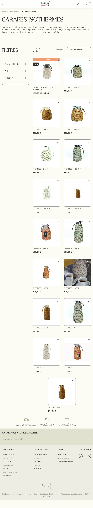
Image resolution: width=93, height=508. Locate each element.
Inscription (37, 465)
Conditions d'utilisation (49, 494)
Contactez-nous (39, 458)
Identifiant (37, 461)
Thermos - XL (70, 328)
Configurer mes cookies (12, 494)
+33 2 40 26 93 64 (47, 426)
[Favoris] (90, 4)
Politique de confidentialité (72, 494)
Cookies (46, 496)
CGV (87, 494)
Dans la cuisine (8, 458)
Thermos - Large (71, 248)
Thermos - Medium (72, 169)
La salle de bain (8, 454)
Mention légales (30, 494)
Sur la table (7, 461)
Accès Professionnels (10, 472)
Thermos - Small (71, 87)
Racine (5, 468)
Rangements (7, 475)
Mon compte (38, 468)
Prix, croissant (76, 50)
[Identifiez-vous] (78, 4)
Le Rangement (8, 465)
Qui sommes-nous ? (40, 454)
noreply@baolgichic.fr (66, 461)
